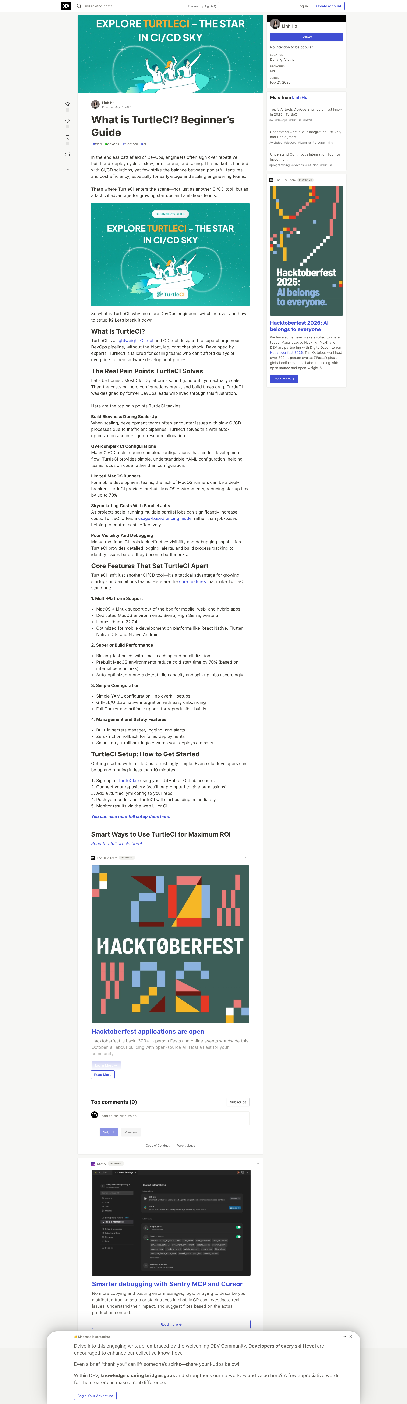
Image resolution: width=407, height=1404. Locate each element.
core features (192, 581)
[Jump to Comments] (67, 123)
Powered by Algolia (201, 6)
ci (143, 144)
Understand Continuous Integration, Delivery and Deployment (305, 137)
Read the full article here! (116, 843)
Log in (303, 6)
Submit (108, 1132)
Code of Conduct (158, 1145)
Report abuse (185, 1145)
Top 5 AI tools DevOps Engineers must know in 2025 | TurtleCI (305, 114)
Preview (131, 1132)
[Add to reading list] (67, 139)
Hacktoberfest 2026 (286, 352)
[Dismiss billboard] (351, 1336)
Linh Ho (108, 103)
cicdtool (130, 144)
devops (112, 144)
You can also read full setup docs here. (130, 816)
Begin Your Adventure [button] (95, 1396)
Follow (306, 37)
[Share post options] (67, 170)
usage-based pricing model (165, 518)
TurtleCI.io (128, 780)
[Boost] (67, 154)
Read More (102, 1075)
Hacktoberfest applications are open (148, 1031)
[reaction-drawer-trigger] (67, 106)
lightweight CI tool (135, 340)
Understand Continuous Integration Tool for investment (304, 159)
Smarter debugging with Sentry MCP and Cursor (167, 1284)
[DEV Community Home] (66, 6)
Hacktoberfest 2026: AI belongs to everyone (299, 326)
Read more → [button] (171, 1324)
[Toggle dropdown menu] (246, 857)
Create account (328, 6)
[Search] (79, 6)
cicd (97, 144)
